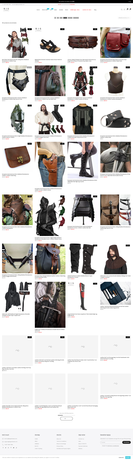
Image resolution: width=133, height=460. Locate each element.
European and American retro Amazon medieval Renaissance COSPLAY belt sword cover (14, 98)
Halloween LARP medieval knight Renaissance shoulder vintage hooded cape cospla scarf (16, 314)
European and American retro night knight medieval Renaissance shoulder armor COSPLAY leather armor (48, 238)
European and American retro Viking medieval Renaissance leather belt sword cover (115, 227)
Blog (95, 10)
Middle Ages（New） (75, 10)
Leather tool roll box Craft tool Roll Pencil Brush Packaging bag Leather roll (83, 406)
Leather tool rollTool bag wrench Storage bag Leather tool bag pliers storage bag (115, 396)
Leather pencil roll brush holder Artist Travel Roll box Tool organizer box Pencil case (82, 360)
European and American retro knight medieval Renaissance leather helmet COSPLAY (17, 136)
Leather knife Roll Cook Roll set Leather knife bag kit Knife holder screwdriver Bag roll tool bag (49, 360)
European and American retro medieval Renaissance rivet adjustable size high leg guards (82, 181)
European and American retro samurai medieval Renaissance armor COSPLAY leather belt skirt (80, 227)
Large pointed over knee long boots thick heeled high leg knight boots (82, 314)
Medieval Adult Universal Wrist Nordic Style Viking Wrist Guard (48, 444)
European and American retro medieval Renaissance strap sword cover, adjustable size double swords (115, 174)
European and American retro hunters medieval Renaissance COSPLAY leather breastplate (112, 98)
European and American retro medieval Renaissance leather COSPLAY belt (113, 136)
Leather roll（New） (87, 10)
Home (38, 10)
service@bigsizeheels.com (18, 4)
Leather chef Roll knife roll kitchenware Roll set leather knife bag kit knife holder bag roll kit (114, 307)
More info (121, 457)
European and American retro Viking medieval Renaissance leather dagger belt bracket (17, 275)
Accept (128, 457)
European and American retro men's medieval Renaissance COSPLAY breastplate (17, 227)
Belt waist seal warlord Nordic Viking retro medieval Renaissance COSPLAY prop (15, 60)
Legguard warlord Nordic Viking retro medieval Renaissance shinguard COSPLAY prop (14, 444)
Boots (66, 10)
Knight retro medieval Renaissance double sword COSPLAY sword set (50, 330)
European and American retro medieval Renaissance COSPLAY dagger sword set (48, 136)
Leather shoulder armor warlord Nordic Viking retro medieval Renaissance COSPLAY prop (15, 406)
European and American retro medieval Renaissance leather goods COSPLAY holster (48, 189)
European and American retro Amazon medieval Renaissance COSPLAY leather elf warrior (80, 98)
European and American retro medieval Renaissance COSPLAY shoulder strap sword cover (81, 136)
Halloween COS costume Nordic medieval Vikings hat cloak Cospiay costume (115, 276)
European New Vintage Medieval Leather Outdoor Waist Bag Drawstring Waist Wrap (50, 276)
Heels (55, 10)
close (130, 1)
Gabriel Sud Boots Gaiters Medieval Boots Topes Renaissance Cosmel (80, 276)
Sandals (61, 10)
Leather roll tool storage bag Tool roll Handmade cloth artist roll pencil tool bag (114, 358)
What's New (45, 9)
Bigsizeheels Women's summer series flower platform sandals (48, 60)
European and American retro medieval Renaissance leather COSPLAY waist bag (15, 174)
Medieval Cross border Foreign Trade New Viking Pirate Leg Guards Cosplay (82, 444)
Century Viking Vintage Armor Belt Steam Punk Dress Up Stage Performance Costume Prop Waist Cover (82, 60)
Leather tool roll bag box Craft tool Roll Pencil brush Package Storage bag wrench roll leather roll (48, 406)
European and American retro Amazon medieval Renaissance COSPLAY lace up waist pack (47, 98)
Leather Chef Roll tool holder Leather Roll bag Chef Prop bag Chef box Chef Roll (16, 368)
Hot (51, 9)
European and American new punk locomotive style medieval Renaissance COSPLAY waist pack (113, 60)
